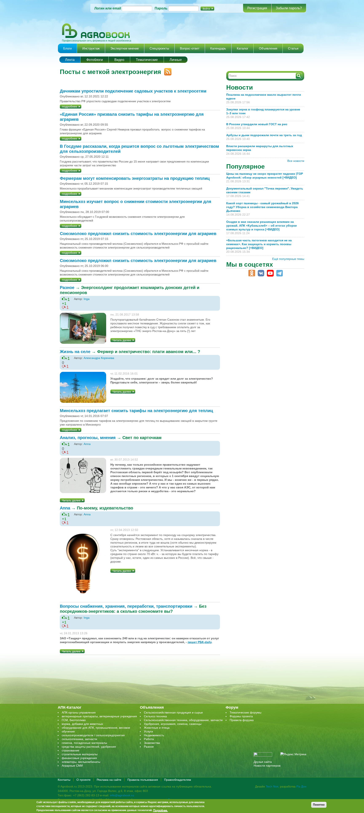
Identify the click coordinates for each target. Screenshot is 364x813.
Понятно (319, 804)
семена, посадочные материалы (84, 742)
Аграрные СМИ (72, 765)
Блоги (67, 48)
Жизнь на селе (75, 351)
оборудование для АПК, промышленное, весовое (96, 727)
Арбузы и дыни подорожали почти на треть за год (264, 135)
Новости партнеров (267, 765)
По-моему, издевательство (105, 508)
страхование (70, 750)
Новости (239, 87)
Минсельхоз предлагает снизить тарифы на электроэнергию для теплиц (136, 410)
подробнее (69, 106)
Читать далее (121, 340)
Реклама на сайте (109, 779)
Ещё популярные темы (288, 259)
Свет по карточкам (142, 437)
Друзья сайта (263, 761)
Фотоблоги (94, 60)
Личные (176, 60)
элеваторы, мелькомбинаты (81, 761)
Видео (119, 60)
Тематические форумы (245, 712)
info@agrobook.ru (122, 795)
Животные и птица (157, 727)
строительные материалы (80, 754)
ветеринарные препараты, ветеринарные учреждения (99, 716)
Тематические (147, 60)
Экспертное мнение (124, 48)
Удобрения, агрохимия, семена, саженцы (172, 724)
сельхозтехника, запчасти (79, 739)
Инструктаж (91, 48)
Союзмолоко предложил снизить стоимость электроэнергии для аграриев (138, 233)
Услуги (148, 731)
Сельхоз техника (155, 716)
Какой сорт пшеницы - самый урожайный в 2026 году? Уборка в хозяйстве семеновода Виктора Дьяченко (262, 207)
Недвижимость (154, 735)
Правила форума (242, 720)
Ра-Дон (301, 786)
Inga (87, 299)
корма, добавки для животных (82, 724)
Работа (149, 739)
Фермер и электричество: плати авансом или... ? (148, 351)
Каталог (242, 48)
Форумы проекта (241, 716)
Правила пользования (142, 779)
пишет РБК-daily (199, 642)
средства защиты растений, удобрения (89, 746)
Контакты (64, 779)
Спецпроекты (159, 48)
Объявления (268, 48)
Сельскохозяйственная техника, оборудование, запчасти (183, 720)
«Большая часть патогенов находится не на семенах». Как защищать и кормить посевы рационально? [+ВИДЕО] (259, 244)
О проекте (83, 779)
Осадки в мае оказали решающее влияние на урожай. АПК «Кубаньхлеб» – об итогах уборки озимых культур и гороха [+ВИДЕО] (261, 225)
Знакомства (152, 742)
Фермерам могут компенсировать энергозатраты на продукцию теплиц (135, 178)
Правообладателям (177, 779)
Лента (70, 60)
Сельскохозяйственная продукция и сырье (173, 712)
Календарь (218, 48)
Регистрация (257, 8)
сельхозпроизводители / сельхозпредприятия (93, 735)
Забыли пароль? (289, 8)
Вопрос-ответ (189, 48)
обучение (68, 731)
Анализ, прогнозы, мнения (88, 437)
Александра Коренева (99, 358)
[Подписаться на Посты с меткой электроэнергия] (166, 70)
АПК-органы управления (79, 712)
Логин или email (107, 8)
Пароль (161, 8)
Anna (87, 444)
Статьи (293, 48)
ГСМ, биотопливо (74, 720)
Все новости (295, 161)
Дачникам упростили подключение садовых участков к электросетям (133, 91)
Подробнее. (160, 810)
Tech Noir (272, 786)
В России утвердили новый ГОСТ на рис (256, 124)
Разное (67, 287)
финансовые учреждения (79, 758)
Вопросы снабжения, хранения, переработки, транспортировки (126, 606)
